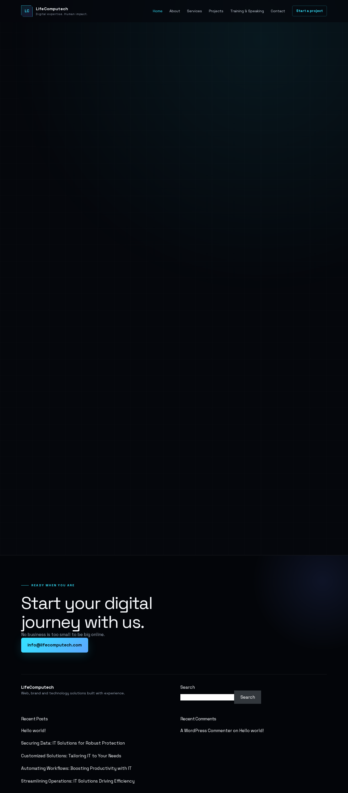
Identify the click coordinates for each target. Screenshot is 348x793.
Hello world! (33, 730)
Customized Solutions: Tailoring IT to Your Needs (71, 756)
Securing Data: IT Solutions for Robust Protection (73, 743)
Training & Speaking (247, 11)
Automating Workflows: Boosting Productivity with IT (76, 768)
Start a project (309, 11)
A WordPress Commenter (206, 730)
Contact (278, 11)
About (174, 11)
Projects (216, 11)
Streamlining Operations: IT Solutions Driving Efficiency (78, 781)
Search (187, 687)
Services (194, 11)
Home (158, 11)
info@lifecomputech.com (55, 645)
